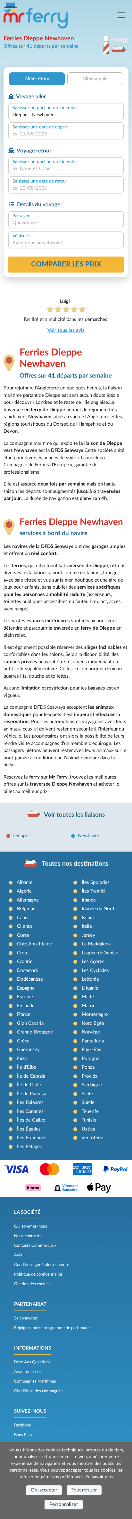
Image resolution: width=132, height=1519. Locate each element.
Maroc (88, 1005)
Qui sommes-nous (30, 1226)
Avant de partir (27, 1371)
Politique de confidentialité (38, 1274)
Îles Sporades (96, 882)
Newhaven (89, 835)
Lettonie (90, 979)
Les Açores (93, 961)
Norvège (91, 1032)
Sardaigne (92, 1084)
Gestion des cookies (32, 1284)
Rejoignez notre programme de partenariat (52, 1328)
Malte (88, 996)
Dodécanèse (30, 979)
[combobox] (66, 115)
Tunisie (89, 1120)
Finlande (26, 1005)
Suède (88, 1102)
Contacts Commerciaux (35, 1245)
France (23, 1014)
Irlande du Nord (98, 908)
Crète (23, 953)
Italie (87, 926)
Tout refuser (84, 1490)
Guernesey (28, 1049)
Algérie (24, 891)
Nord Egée (93, 1023)
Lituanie (90, 988)
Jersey (88, 935)
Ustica (88, 1129)
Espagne (26, 988)
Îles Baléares (30, 1102)
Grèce (23, 1041)
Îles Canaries (30, 1111)
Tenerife (90, 1111)
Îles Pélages (29, 1146)
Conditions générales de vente (41, 1264)
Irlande (89, 900)
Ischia (88, 917)
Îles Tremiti (93, 891)
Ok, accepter (44, 1490)
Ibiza (22, 1058)
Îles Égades (29, 1129)
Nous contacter (28, 1236)
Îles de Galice (31, 1120)
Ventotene (92, 1137)
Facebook (22, 1425)
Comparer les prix (66, 264)
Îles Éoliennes (31, 1137)
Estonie (25, 996)
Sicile (87, 1093)
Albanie (24, 882)
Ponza (88, 1067)
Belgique (26, 908)
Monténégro (95, 1014)
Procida (89, 1076)
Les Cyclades (95, 970)
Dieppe (20, 835)
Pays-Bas (91, 1049)
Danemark (27, 970)
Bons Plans (24, 1435)
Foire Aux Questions (32, 1362)
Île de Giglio (30, 1084)
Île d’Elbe (26, 1067)
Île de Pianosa (31, 1093)
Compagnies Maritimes (35, 1381)
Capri (22, 917)
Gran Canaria (30, 1023)
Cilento (24, 926)
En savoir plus (99, 1477)
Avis (18, 1255)
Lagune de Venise (100, 953)
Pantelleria (93, 1041)
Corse (23, 935)
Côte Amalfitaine (34, 944)
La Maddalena (96, 944)
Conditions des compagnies (38, 1391)
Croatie (24, 961)
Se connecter (26, 1318)
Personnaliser (63, 1504)
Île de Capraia (31, 1076)
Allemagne (28, 900)
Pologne (90, 1058)
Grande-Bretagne (35, 1032)
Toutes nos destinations (75, 864)
